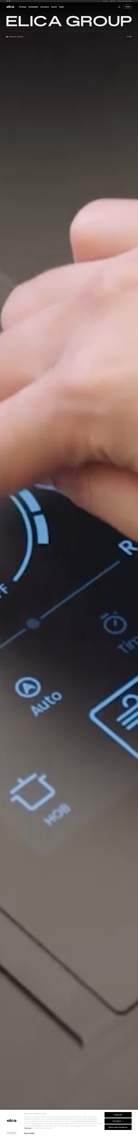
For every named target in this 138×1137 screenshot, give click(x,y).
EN (9, 1)
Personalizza (117, 1121)
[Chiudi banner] (135, 1112)
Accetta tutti (118, 1115)
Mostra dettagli (29, 1133)
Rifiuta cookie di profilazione (118, 1127)
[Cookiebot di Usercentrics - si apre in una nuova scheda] (11, 1133)
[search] (119, 7)
